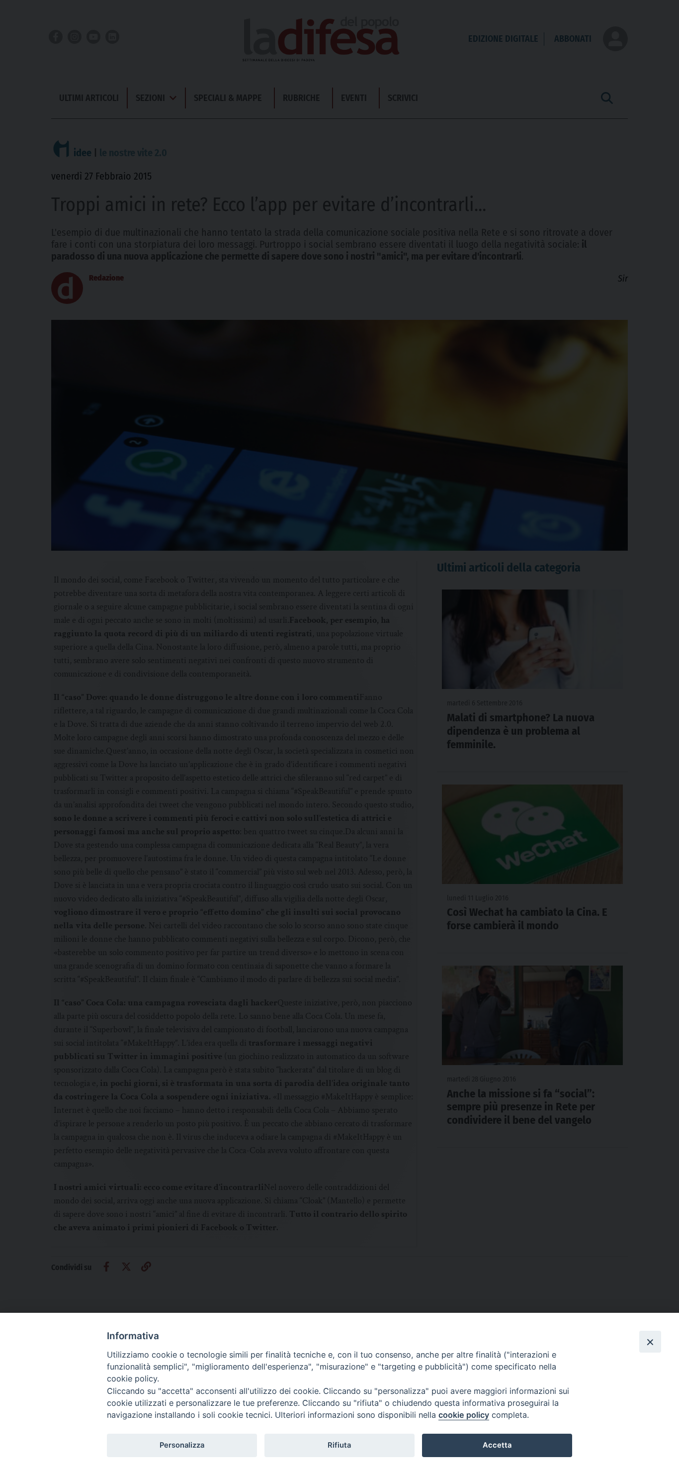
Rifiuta (339, 1445)
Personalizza (182, 1445)
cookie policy (463, 1415)
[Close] (650, 1342)
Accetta (497, 1445)
